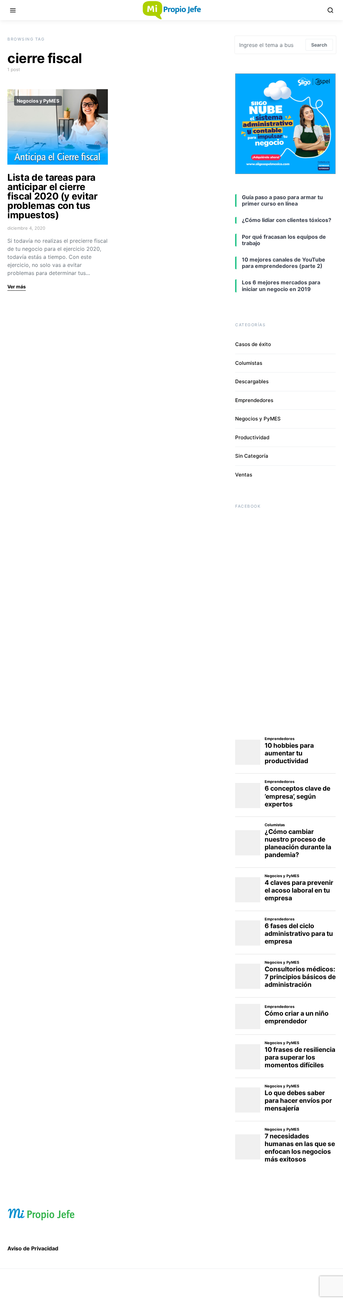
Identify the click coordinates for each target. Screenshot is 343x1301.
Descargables (252, 381)
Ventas (243, 474)
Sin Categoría (251, 456)
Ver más (16, 286)
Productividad (252, 437)
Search (319, 45)
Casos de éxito (253, 344)
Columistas (248, 363)
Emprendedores (254, 400)
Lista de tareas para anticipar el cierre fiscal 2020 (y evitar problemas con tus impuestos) (52, 196)
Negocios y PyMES (38, 101)
